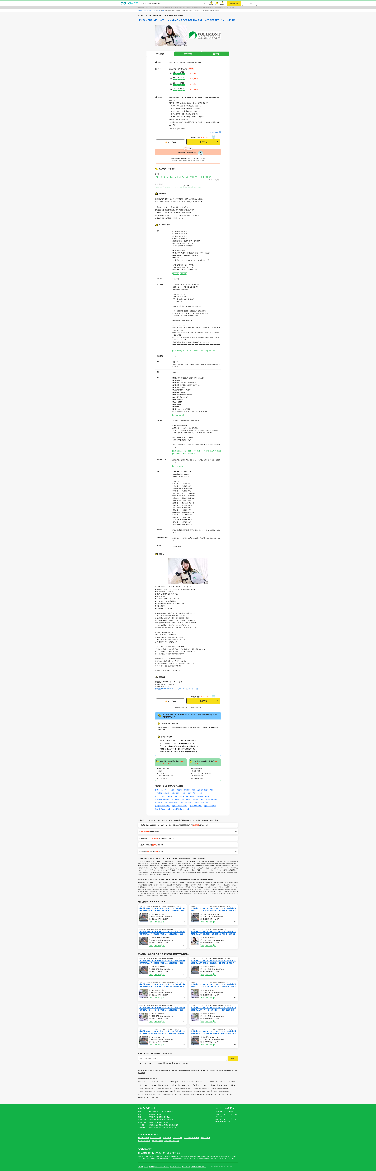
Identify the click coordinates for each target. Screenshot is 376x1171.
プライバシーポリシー (162, 1167)
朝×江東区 (178, 1094)
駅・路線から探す (155, 1138)
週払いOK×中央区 (210, 806)
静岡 (153, 1114)
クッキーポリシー (175, 1167)
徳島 (166, 1125)
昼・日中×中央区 (198, 799)
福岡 (150, 1127)
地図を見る (214, 132)
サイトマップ (186, 1167)
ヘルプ (205, 3)
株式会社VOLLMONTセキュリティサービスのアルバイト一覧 (176, 689)
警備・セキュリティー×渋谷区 (206, 1085)
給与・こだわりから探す (191, 1138)
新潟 (150, 1122)
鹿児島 (171, 1127)
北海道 (151, 1120)
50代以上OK (177, 1063)
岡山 (156, 1125)
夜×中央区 (158, 803)
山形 (168, 1120)
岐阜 (160, 1114)
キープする (172, 142)
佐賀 (153, 1127)
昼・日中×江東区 (143, 1094)
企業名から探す (205, 1138)
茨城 (165, 1112)
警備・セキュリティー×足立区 (147, 1085)
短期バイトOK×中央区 (201, 803)
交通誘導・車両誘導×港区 (146, 1088)
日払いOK (168, 1063)
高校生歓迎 (160, 1063)
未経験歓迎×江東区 (189, 1094)
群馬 (171, 1112)
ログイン (249, 3)
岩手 (158, 1120)
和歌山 (167, 1117)
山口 (163, 1125)
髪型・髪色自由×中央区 (162, 809)
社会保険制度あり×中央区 (181, 809)
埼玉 (158, 1112)
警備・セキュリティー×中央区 (164, 790)
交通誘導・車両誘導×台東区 (182, 1088)
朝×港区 (140, 1097)
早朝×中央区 (186, 799)
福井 (160, 1122)
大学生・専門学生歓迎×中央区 (184, 796)
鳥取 (150, 1125)
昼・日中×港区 (201, 1094)
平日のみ (151, 1063)
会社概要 (140, 1167)
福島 (171, 1120)
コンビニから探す (157, 1141)
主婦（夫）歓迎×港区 (151, 1097)
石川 (156, 1122)
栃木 (168, 1112)
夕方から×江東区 (155, 1094)
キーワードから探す (144, 1141)
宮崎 (166, 1127)
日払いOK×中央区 (196, 806)
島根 (153, 1125)
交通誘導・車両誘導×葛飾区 (220, 1091)
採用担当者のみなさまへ (198, 1167)
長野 (166, 1122)
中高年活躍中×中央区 (162, 793)
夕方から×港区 (227, 1094)
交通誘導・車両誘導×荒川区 (165, 1091)
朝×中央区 (175, 799)
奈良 (163, 1117)
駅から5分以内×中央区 (162, 806)
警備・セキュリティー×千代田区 (225, 1082)
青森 (155, 1120)
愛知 (150, 1114)
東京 (150, 1112)
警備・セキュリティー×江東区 (165, 1082)
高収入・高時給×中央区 (179, 806)
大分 (163, 1127)
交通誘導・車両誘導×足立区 (146, 1091)
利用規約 (152, 1167)
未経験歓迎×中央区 (203, 796)
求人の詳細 (188, 54)
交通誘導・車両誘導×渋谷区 (202, 1091)
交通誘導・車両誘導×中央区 (186, 790)
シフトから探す (177, 1138)
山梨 (163, 1122)
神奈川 (154, 1112)
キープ (216, 4)
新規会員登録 (234, 3)
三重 (156, 1114)
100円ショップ (187, 1063)
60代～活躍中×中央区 (195, 793)
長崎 (156, 1127)
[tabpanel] (171, 35)
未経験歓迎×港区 (168, 1094)
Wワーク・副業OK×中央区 (163, 796)
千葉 (161, 1112)
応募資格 (216, 54)
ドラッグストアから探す (171, 1141)
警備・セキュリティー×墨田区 (205, 1082)
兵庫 (153, 1117)
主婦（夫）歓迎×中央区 (205, 790)
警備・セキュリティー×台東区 (185, 1082)
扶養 (145, 1063)
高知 (176, 1125)
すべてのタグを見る (214, 180)
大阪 (150, 1117)
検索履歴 (222, 4)
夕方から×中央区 (211, 799)
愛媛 (173, 1125)
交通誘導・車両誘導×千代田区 (220, 1088)
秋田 (165, 1120)
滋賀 (160, 1117)
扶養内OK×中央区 (185, 803)
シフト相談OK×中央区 (162, 799)
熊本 (160, 1127)
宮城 (161, 1120)
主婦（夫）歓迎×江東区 (214, 1094)
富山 (153, 1122)
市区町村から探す (143, 1138)
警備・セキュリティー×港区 (146, 1082)
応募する (203, 141)
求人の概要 (160, 54)
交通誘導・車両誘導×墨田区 (201, 1088)
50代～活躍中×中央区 (178, 793)
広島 (160, 1125)
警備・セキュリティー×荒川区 (167, 1085)
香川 (170, 1125)
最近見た (211, 4)
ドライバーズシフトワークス (224, 1111)
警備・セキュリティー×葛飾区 (226, 1085)
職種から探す (167, 1138)
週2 (140, 1063)
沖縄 (175, 1127)
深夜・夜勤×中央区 (171, 803)
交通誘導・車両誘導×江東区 (164, 1088)
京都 (156, 1117)
